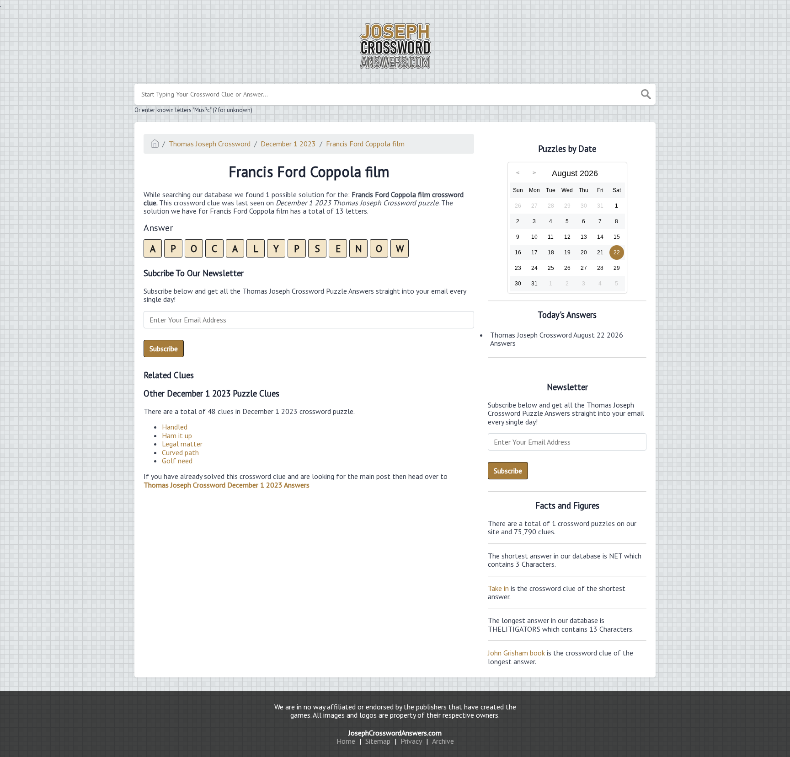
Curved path (180, 452)
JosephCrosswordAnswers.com (395, 732)
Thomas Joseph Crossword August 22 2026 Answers (556, 339)
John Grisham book (516, 652)
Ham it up (177, 435)
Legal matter (182, 443)
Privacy (411, 741)
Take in (498, 588)
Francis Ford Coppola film (365, 143)
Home (345, 741)
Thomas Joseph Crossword (210, 143)
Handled (174, 426)
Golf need (177, 460)
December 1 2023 (288, 143)
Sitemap (377, 741)
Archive (443, 741)
